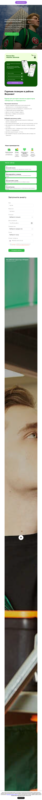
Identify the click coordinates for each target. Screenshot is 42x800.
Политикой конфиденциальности (12, 794)
